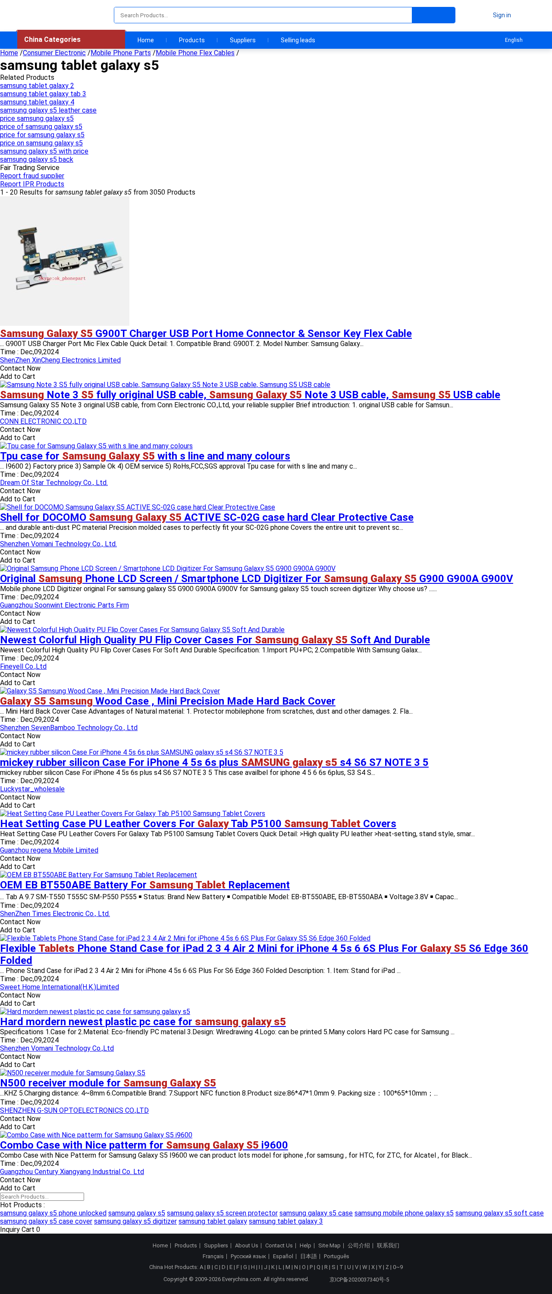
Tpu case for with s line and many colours (145, 456)
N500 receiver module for (108, 1083)
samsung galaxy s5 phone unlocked (53, 1213)
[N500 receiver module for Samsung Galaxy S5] (72, 1073)
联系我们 (388, 1245)
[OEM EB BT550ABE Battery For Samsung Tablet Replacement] (98, 875)
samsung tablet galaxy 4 (37, 102)
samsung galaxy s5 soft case (499, 1213)
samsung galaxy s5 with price (44, 151)
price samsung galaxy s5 (37, 118)
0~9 (398, 1267)
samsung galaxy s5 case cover (46, 1221)
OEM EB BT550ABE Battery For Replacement (145, 885)
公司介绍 (359, 1245)
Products (192, 40)
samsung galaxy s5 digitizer (135, 1221)
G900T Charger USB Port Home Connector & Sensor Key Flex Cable (206, 333)
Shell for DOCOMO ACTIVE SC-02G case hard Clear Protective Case (207, 517)
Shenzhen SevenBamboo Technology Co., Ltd (69, 728)
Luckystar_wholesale (32, 789)
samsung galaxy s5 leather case (48, 110)
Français (213, 1256)
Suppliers (243, 40)
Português (336, 1256)
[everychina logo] (41, 15)
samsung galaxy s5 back (36, 159)
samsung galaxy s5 (136, 1213)
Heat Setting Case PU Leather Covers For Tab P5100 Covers (198, 824)
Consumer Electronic (54, 53)
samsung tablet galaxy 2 (37, 86)
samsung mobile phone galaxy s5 (404, 1213)
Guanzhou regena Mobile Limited (49, 850)
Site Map (329, 1245)
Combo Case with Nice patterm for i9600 (144, 1145)
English (514, 40)
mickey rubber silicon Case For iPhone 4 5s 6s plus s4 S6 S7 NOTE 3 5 (214, 762)
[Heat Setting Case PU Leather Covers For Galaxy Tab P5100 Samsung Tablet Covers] (132, 813)
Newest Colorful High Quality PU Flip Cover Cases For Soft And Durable (215, 640)
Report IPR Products (32, 184)
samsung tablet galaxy (213, 1221)
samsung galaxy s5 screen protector (222, 1213)
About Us (246, 1245)
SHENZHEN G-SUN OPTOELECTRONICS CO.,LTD (74, 1110)
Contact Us (279, 1245)
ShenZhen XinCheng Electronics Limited (60, 360)
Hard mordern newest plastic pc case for (143, 1022)
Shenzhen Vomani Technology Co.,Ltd (57, 1048)
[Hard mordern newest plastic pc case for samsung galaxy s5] (95, 1011)
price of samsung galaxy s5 (41, 127)
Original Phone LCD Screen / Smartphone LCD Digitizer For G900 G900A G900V (256, 579)
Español (283, 1256)
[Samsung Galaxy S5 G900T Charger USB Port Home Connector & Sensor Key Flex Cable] (64, 323)
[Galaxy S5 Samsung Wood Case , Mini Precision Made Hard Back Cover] (110, 691)
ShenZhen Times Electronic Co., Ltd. (55, 914)
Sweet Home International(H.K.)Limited (59, 987)
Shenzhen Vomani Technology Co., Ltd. (58, 544)
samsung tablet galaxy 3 (286, 1221)
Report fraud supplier (32, 176)
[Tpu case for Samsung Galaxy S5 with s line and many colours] (96, 446)
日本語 (308, 1256)
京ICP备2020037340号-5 (359, 1279)
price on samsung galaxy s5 (41, 143)
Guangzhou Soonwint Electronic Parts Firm (64, 605)
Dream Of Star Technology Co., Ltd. (54, 483)
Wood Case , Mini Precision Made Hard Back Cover (168, 701)
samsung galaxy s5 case (316, 1213)
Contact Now (20, 368)
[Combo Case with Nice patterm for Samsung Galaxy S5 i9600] (96, 1135)
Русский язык (248, 1256)
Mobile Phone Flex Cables (195, 53)
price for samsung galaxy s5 (42, 135)
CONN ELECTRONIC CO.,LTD (43, 421)
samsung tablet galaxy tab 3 (43, 94)
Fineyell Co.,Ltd (23, 666)
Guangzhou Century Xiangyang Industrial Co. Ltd (72, 1172)
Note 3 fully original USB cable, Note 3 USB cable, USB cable (250, 395)
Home (146, 40)
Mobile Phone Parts (121, 53)
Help (305, 1245)
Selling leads (298, 40)
